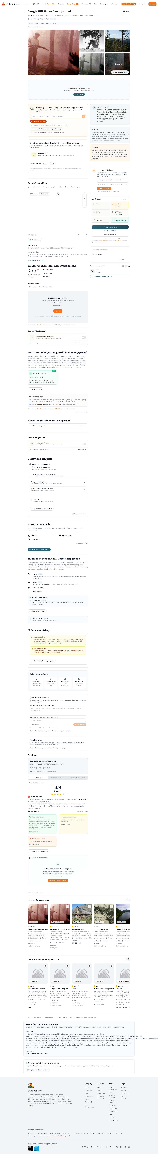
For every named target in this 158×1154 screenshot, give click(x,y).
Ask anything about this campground (42, 705)
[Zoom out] (84, 202)
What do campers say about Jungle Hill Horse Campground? (50, 125)
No (53, 163)
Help (86, 1099)
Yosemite (109, 1133)
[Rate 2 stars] (32, 377)
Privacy (123, 1087)
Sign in (143, 4)
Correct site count (111, 238)
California (47, 1136)
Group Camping (67, 1133)
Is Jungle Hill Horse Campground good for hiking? (47, 129)
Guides (111, 1117)
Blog (86, 1093)
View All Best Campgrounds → (62, 1136)
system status (66, 316)
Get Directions (111, 234)
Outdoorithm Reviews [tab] (78, 778)
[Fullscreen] (84, 205)
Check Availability (129, 4)
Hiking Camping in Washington (37, 1070)
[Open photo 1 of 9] (53, 52)
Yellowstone (118, 1133)
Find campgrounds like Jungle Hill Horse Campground (49, 132)
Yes (46, 163)
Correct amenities (82, 543)
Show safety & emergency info (44, 661)
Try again (80, 94)
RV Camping (32, 1133)
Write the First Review (58, 880)
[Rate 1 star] (30, 377)
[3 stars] (40, 768)
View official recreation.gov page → (114, 1027)
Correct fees (124, 259)
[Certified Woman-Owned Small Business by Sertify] (36, 1148)
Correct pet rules (123, 238)
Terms (123, 1090)
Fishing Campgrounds (81, 1133)
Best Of (37, 4)
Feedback (88, 1102)
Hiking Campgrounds (97, 1133)
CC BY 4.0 (119, 240)
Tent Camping (42, 1133)
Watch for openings (39, 121)
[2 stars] (36, 768)
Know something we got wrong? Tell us (43, 23)
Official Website (111, 231)
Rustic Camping (54, 1133)
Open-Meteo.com (103, 240)
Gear (111, 1114)
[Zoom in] (84, 198)
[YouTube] (117, 1147)
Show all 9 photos (121, 72)
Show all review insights (40, 851)
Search (27, 4)
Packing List (113, 1108)
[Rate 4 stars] (36, 377)
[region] (58, 214)
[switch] (58, 337)
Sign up (152, 4)
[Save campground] (45, 906)
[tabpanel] (58, 834)
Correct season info (82, 412)
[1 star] (31, 768)
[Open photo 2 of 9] (91, 41)
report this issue (51, 316)
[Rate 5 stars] (37, 377)
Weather (112, 1106)
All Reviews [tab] (37, 778)
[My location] (84, 194)
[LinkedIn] (129, 1147)
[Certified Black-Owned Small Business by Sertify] (30, 1148)
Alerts (111, 1092)
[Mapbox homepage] (32, 235)
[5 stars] (48, 768)
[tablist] (58, 778)
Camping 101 (113, 1111)
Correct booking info (79, 513)
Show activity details (38, 611)
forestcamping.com (96, 1027)
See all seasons (37, 389)
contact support (76, 316)
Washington (49, 1017)
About (87, 1087)
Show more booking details (43, 509)
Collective (88, 1090)
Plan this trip (103, 188)
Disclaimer (125, 1093)
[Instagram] (121, 1147)
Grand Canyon (32, 1136)
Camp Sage (101, 1093)
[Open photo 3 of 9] (117, 41)
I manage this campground (103, 276)
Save (127, 11)
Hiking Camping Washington (47, 19)
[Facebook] (125, 1147)
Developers (89, 1096)
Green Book (113, 1120)
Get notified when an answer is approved (44, 717)
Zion (40, 1136)
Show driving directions (36, 260)
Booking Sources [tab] (57, 778)
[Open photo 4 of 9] (91, 64)
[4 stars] (44, 768)
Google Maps (36, 240)
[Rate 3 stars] (34, 377)
